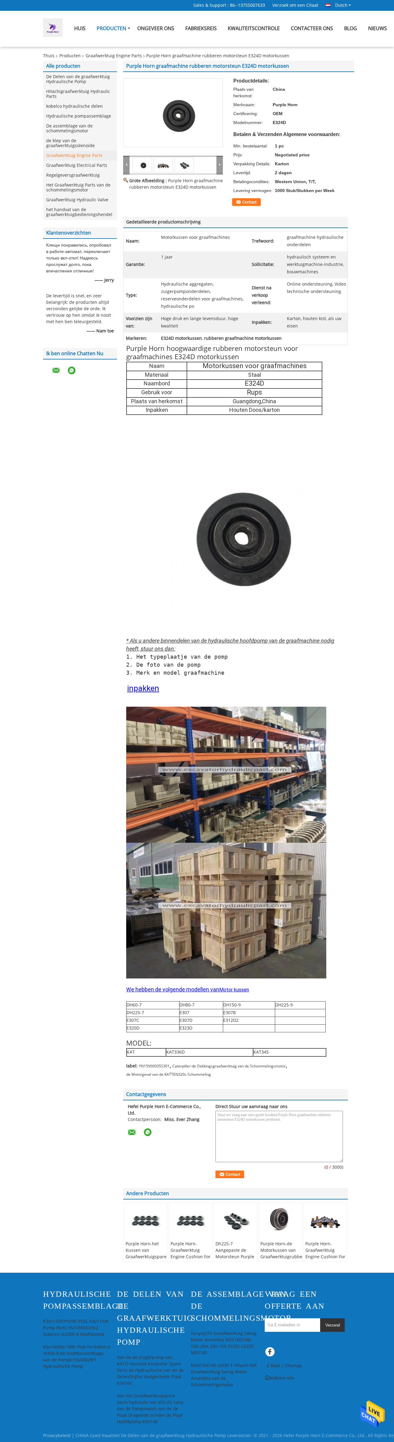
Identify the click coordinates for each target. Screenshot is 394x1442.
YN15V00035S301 (154, 1066)
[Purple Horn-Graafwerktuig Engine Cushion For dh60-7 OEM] (190, 1219)
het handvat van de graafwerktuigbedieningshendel (79, 212)
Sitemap (293, 1365)
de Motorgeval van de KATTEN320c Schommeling (168, 1074)
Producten (111, 28)
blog (350, 28)
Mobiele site (281, 1378)
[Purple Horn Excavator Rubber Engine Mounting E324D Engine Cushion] (173, 112)
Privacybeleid (56, 1435)
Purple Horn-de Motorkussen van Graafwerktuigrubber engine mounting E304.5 (281, 1256)
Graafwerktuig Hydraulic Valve (77, 200)
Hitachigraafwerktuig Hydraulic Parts (78, 94)
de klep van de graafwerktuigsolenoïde (70, 143)
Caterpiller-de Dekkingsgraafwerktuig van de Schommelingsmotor (229, 1066)
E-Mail (273, 1365)
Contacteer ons (312, 28)
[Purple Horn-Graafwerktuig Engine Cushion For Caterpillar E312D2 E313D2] (325, 1219)
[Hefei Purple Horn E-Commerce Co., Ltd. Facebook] (271, 1353)
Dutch (341, 5)
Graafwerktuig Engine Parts (114, 55)
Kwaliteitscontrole (254, 28)
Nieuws (377, 28)
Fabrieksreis (201, 28)
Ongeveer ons (155, 28)
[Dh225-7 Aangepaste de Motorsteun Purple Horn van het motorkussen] (235, 1219)
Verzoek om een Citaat (295, 5)
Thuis (48, 55)
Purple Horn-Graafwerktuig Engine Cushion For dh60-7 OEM (191, 1253)
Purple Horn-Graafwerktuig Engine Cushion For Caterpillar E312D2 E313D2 (325, 1256)
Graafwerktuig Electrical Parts (76, 165)
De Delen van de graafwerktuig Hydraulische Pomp (78, 79)
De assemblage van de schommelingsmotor (69, 128)
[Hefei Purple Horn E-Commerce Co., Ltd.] (126, 164)
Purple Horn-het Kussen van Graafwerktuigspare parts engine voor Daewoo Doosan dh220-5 (146, 1260)
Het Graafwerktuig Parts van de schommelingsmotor (78, 188)
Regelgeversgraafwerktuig (73, 175)
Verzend (332, 1325)
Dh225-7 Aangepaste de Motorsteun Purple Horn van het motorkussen (234, 1256)
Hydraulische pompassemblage (78, 116)
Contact (249, 202)
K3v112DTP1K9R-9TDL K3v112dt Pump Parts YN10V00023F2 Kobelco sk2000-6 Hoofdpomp (75, 1328)
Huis (80, 28)
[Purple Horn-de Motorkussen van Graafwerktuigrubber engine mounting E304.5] (280, 1219)
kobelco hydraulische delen (74, 106)
